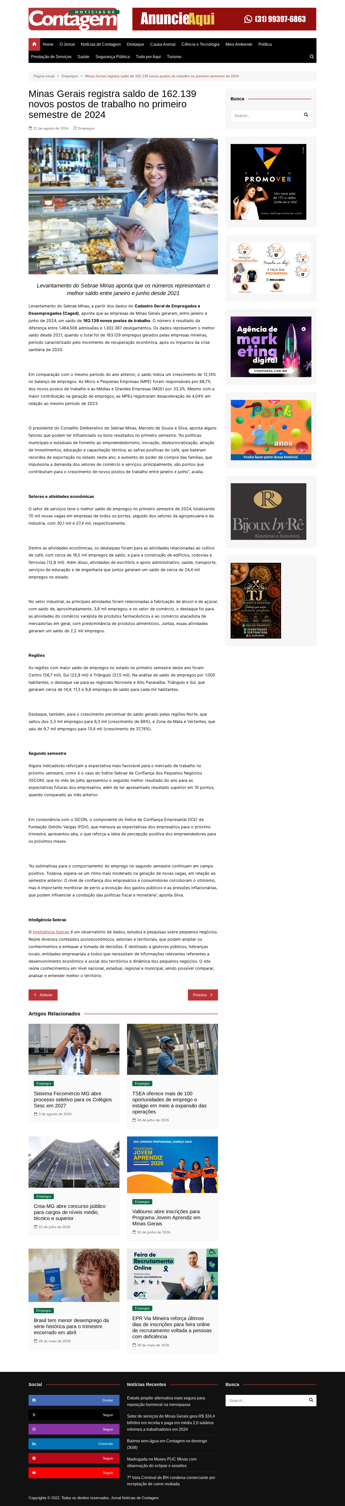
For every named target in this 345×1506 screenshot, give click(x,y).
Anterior (46, 995)
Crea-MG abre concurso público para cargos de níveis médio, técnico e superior (70, 1212)
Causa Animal (163, 44)
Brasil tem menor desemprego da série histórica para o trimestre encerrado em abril (71, 1326)
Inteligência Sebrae (51, 931)
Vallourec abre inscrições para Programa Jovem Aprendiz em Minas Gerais (166, 1217)
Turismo (174, 57)
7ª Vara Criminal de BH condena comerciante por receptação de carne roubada (171, 1480)
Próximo (200, 995)
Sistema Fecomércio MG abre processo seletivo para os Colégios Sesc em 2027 (73, 1099)
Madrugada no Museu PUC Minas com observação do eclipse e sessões (161, 1462)
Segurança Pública (112, 57)
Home (48, 44)
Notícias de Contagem (101, 44)
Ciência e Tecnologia (200, 44)
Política (265, 44)
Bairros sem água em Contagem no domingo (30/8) (167, 1444)
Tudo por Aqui (148, 57)
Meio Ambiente (239, 44)
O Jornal (67, 44)
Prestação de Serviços (51, 57)
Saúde (83, 57)
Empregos (86, 128)
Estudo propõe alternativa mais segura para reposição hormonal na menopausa (166, 1401)
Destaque (135, 44)
